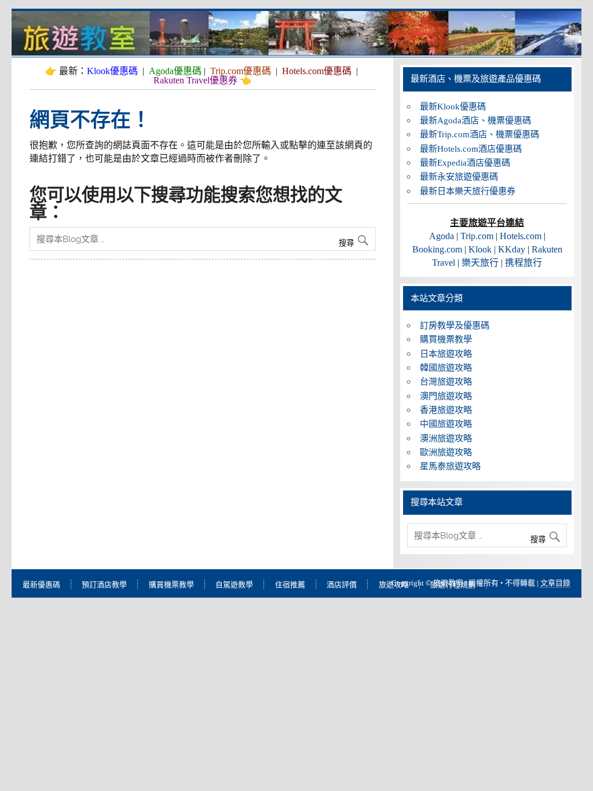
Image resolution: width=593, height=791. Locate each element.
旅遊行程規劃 (452, 584)
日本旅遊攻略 (446, 353)
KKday (511, 249)
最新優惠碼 (41, 584)
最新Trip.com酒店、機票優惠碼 (479, 134)
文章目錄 (555, 582)
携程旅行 (523, 263)
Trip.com (476, 236)
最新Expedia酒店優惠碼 (465, 162)
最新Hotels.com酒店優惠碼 (471, 148)
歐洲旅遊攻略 (446, 452)
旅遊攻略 (394, 584)
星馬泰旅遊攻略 (450, 466)
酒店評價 (342, 584)
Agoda (441, 236)
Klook (480, 249)
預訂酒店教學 (104, 584)
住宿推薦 (290, 584)
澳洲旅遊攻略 (446, 438)
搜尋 (347, 243)
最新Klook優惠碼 (453, 106)
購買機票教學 (446, 339)
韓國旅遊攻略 (446, 367)
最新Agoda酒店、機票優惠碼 (475, 120)
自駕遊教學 (234, 584)
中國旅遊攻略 (446, 424)
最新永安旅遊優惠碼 (459, 176)
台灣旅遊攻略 (446, 381)
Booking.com (437, 249)
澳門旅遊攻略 (446, 396)
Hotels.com (520, 236)
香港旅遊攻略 (446, 410)
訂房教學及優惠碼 (454, 325)
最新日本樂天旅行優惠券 (467, 191)
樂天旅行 (480, 263)
